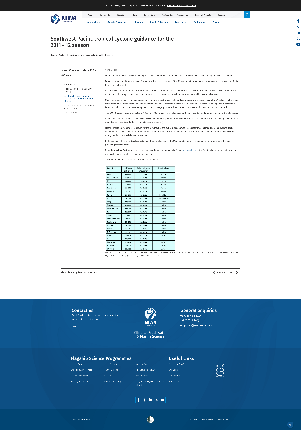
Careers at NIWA (176, 364)
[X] (298, 38)
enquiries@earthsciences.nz (198, 325)
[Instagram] (298, 26)
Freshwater (181, 22)
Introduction (69, 84)
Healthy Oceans (110, 369)
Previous (221, 272)
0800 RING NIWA (190, 315)
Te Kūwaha (199, 22)
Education (121, 15)
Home (53, 55)
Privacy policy (207, 420)
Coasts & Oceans (159, 22)
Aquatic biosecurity (112, 381)
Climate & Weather (117, 22)
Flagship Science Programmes (175, 15)
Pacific (216, 22)
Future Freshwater (79, 375)
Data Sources (70, 112)
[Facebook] (298, 21)
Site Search (174, 369)
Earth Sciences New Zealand (181, 5)
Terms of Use (222, 420)
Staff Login (174, 381)
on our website (189, 150)
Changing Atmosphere (81, 369)
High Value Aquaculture (146, 369)
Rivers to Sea (141, 364)
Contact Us (105, 15)
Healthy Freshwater (80, 381)
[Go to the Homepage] (63, 19)
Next (232, 272)
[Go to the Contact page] (74, 326)
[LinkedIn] (298, 32)
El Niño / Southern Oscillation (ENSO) (78, 90)
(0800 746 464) (189, 320)
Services (221, 15)
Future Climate (78, 364)
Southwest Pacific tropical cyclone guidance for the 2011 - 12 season (79, 99)
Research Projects (203, 15)
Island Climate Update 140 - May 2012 (78, 72)
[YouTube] (298, 44)
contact (90, 319)
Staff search (174, 375)
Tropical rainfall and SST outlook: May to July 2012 (80, 107)
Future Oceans (110, 364)
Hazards (138, 22)
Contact (193, 420)
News (135, 15)
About (90, 15)
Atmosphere (93, 22)
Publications (149, 15)
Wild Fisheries (142, 375)
